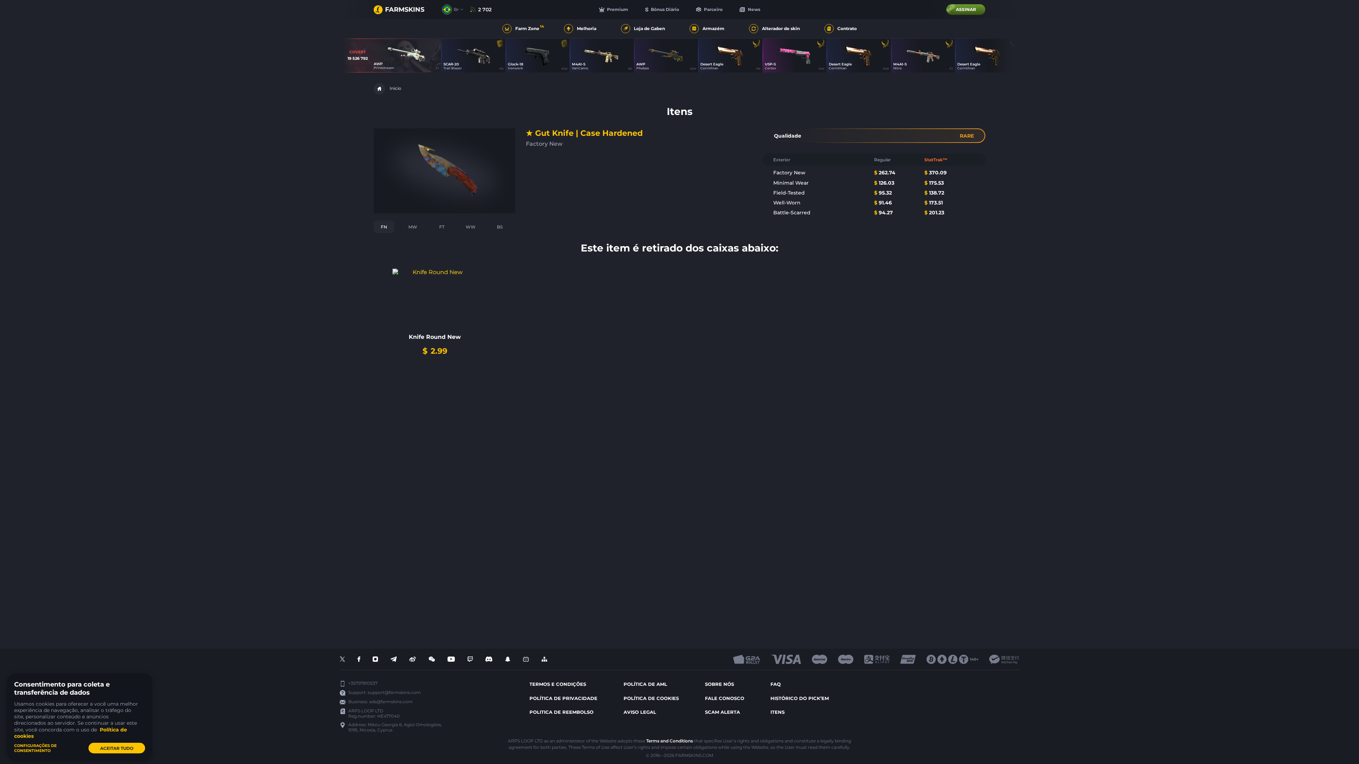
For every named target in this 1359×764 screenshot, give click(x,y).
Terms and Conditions (669, 740)
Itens (777, 712)
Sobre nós (719, 684)
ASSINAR (966, 9)
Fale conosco (724, 698)
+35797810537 (363, 683)
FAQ (775, 684)
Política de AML (645, 684)
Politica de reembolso (561, 712)
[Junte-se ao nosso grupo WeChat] (432, 659)
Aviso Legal (640, 712)
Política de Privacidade (563, 698)
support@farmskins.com (394, 692)
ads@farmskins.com (391, 701)
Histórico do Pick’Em (799, 698)
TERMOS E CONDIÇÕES (557, 684)
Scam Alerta (722, 712)
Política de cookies (651, 698)
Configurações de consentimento (35, 748)
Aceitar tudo (116, 748)
